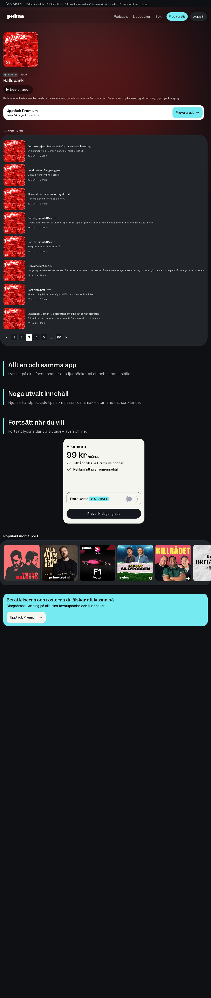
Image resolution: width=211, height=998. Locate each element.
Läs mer (145, 4)
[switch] (132, 499)
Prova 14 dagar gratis (103, 514)
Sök (158, 16)
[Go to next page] (66, 337)
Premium (76, 446)
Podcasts (121, 16)
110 (59, 337)
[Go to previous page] (7, 337)
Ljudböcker (141, 16)
